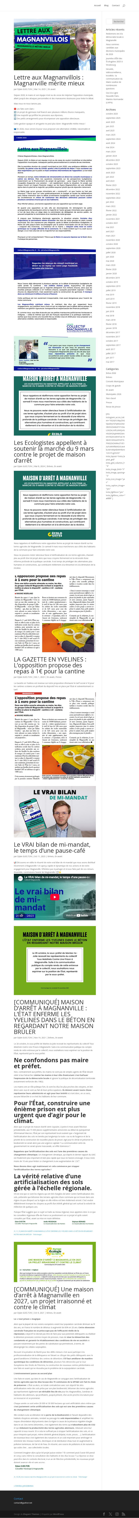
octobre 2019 (112, 282)
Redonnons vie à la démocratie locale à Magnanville (114, 37)
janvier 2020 (111, 273)
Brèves (50, 466)
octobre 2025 (112, 113)
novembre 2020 (113, 240)
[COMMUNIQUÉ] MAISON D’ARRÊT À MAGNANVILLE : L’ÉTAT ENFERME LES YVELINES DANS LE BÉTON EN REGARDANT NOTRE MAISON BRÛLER (54, 1017)
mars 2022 (110, 206)
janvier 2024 (111, 155)
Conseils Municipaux (115, 381)
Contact (116, 6)
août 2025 (110, 122)
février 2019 (111, 303)
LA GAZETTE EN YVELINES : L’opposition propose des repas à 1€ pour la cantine (50, 665)
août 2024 (110, 143)
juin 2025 (110, 126)
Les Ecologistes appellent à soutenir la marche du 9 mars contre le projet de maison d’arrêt (54, 451)
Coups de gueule (113, 385)
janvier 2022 (111, 214)
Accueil (97, 6)
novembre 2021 (113, 219)
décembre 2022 (113, 189)
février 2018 (111, 324)
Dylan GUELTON (24, 89)
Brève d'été (111, 373)
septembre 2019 (113, 286)
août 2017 (110, 349)
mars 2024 (110, 151)
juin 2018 (110, 311)
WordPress (58, 1514)
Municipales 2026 (113, 394)
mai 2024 (110, 147)
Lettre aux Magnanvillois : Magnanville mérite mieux (49, 80)
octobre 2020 (112, 244)
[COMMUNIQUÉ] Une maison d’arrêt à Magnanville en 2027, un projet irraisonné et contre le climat (54, 1298)
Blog (106, 6)
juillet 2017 (111, 353)
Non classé (111, 398)
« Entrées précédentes (23, 1486)
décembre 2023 (113, 160)
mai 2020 (110, 261)
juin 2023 (110, 177)
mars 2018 (110, 320)
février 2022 (111, 210)
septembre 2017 (113, 345)
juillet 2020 (111, 252)
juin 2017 (110, 357)
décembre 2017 (113, 332)
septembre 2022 (113, 198)
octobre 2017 (112, 341)
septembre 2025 (113, 118)
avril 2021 (110, 231)
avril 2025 (110, 130)
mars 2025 (110, 134)
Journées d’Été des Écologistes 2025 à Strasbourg (114, 61)
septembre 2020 (113, 248)
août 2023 (110, 172)
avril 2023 (110, 181)
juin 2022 (110, 202)
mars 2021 (110, 235)
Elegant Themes (31, 1514)
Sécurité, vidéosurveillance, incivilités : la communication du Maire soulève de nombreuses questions (114, 79)
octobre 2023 (112, 164)
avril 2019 (110, 298)
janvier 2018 (111, 328)
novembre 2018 (113, 307)
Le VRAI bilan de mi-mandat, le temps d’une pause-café (52, 847)
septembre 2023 (113, 168)
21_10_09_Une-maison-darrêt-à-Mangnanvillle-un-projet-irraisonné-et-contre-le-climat (45, 1477)
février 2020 (111, 269)
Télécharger (37, 1234)
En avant (52, 89)
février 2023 (111, 185)
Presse (58, 677)
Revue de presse (113, 406)
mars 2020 (110, 265)
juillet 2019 (111, 290)
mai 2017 (110, 362)
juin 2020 (110, 256)
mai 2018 (110, 315)
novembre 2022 (113, 193)
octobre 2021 (112, 223)
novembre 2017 (113, 336)
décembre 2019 (113, 277)
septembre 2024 (113, 139)
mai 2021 (110, 227)
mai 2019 (110, 294)
